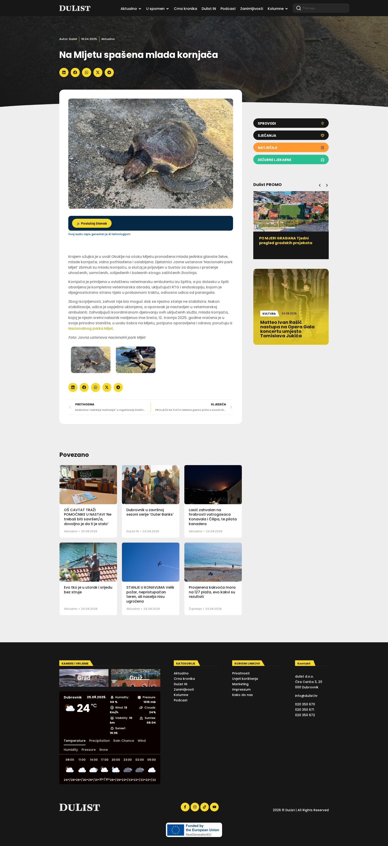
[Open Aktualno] (140, 8)
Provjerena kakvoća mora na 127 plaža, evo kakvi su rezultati (212, 592)
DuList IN (132, 531)
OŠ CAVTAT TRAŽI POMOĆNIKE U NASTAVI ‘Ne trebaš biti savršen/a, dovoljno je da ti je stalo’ (87, 516)
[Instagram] (195, 807)
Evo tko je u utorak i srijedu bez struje (88, 590)
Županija (195, 609)
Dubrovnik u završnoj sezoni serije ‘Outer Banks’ (150, 512)
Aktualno (108, 39)
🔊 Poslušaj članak (92, 223)
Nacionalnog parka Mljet (90, 328)
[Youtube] (214, 807)
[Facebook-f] (185, 807)
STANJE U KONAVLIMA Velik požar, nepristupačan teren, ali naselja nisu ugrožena (150, 594)
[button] (63, 72)
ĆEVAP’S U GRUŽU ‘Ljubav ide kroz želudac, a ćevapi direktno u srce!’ (290, 243)
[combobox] (321, 8)
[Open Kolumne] (286, 8)
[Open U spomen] (167, 8)
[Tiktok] (204, 807)
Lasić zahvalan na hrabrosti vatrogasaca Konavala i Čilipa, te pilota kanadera (213, 516)
